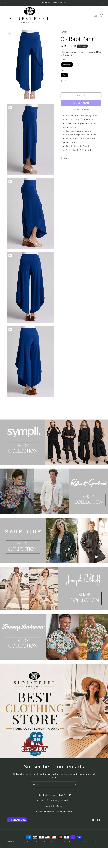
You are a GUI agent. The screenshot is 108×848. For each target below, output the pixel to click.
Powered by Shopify (34, 842)
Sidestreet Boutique (20, 842)
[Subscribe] (75, 785)
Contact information (90, 842)
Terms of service (75, 842)
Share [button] (66, 158)
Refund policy (49, 842)
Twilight (68, 65)
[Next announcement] (103, 3)
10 (65, 75)
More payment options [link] (81, 109)
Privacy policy (62, 842)
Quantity (64, 81)
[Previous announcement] (5, 3)
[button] (5, 15)
